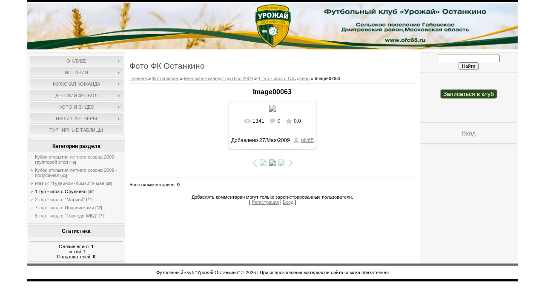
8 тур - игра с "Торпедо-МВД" (66, 215)
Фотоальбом (165, 78)
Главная (138, 78)
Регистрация (265, 202)
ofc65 (307, 140)
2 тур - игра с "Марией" (60, 199)
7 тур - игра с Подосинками (64, 207)
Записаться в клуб (468, 93)
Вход (288, 202)
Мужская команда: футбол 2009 (218, 78)
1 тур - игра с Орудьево (60, 191)
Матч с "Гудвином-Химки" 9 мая (69, 183)
